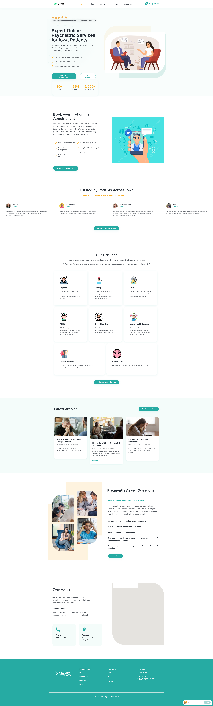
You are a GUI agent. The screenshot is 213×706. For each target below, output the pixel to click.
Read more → (60, 455)
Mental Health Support (139, 324)
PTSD (132, 288)
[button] (133, 500)
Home (82, 4)
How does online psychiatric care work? (125, 527)
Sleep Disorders (101, 324)
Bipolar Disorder (67, 362)
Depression (65, 288)
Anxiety (98, 288)
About (92, 4)
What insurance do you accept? (121, 532)
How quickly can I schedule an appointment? (127, 521)
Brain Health (117, 362)
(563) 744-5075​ (61, 638)
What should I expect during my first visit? (126, 500)
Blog (116, 4)
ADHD (62, 324)
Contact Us (128, 4)
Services (103, 4)
